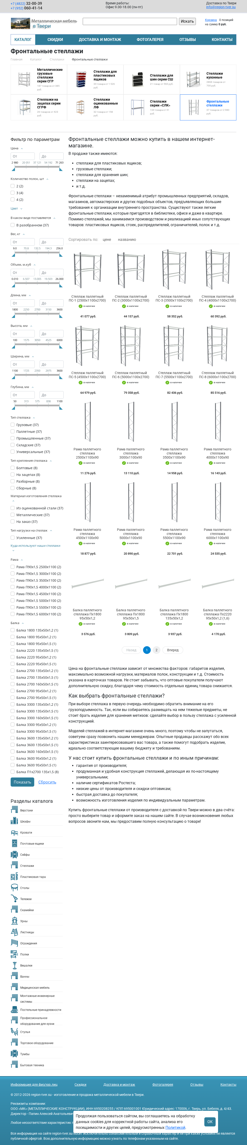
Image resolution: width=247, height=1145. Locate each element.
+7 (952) (26, 8)
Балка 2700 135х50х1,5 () (37, 677)
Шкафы (25, 821)
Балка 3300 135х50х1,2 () (37, 704)
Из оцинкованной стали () (39, 508)
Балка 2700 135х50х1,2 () (37, 670)
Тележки (26, 899)
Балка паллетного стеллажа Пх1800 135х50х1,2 (174, 614)
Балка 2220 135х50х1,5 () (37, 650)
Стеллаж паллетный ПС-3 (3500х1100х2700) (174, 299)
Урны (23, 921)
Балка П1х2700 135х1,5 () (37, 772)
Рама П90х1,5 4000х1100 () (38, 587)
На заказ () (26, 521)
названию (127, 239)
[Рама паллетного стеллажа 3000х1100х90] (130, 422)
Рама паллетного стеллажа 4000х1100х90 (217, 453)
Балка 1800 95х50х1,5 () (36, 643)
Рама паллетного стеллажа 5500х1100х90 (174, 534)
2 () (19, 186)
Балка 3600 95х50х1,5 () (36, 765)
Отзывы (187, 39)
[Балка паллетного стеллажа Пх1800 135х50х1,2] (174, 583)
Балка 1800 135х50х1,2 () (37, 630)
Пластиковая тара (33, 877)
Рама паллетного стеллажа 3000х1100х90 (130, 453)
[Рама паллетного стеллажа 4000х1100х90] (217, 422)
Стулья (25, 1032)
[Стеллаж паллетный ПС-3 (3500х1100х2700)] (174, 269)
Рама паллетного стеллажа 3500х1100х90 (174, 453)
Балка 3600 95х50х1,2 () (36, 758)
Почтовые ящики (32, 843)
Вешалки (26, 965)
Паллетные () (29, 431)
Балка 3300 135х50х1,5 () (37, 711)
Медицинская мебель (35, 987)
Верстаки (26, 810)
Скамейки (27, 910)
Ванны (24, 976)
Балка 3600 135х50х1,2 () (37, 738)
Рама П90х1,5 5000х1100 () (38, 600)
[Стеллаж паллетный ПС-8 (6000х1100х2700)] (217, 345)
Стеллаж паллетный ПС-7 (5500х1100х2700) (174, 375)
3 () (19, 193)
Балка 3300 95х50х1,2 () (36, 724)
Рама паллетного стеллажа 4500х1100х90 (87, 534)
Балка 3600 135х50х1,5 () (37, 745)
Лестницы (27, 932)
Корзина (211, 20)
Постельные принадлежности (40, 1010)
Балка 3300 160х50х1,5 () (37, 718)
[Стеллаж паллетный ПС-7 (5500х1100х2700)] (174, 345)
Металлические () (32, 515)
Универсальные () (33, 451)
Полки (24, 954)
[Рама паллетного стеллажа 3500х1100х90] (174, 422)
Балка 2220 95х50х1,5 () (36, 664)
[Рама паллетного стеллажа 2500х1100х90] (87, 422)
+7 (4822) (26, 3)
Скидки (55, 39)
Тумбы (24, 1054)
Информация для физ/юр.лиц (34, 1084)
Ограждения (28, 943)
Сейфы (25, 854)
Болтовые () (26, 468)
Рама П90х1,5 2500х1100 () (38, 567)
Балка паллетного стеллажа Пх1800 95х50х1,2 (87, 614)
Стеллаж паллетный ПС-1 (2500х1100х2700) (87, 299)
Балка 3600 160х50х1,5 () (37, 751)
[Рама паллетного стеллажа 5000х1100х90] (130, 502)
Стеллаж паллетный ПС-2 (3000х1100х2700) (130, 299)
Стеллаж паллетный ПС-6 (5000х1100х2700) (130, 375)
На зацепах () (28, 474)
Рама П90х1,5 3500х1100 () (38, 580)
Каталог (23, 39)
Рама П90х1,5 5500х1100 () (38, 607)
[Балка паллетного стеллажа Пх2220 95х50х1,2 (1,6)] (217, 583)
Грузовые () (27, 424)
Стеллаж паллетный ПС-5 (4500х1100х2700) (87, 375)
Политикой (175, 1127)
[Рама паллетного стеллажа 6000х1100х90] (217, 502)
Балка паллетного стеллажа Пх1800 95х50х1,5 (130, 614)
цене (107, 239)
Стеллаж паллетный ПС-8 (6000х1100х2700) (217, 375)
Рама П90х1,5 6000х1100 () (38, 614)
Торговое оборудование (36, 1043)
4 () (19, 199)
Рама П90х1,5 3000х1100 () (38, 573)
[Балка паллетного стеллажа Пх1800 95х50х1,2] (87, 583)
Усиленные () (29, 537)
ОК (210, 1121)
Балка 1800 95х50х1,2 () (36, 637)
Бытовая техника (32, 1065)
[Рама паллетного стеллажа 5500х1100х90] (174, 502)
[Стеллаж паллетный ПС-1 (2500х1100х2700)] (87, 269)
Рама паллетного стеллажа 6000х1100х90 (217, 534)
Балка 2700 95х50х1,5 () (36, 697)
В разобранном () (32, 225)
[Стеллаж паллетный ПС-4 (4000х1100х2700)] (217, 269)
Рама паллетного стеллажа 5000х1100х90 (130, 534)
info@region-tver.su (221, 7)
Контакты (222, 39)
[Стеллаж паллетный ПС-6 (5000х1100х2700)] (130, 345)
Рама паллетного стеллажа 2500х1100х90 (87, 453)
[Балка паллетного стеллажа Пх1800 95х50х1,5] (130, 583)
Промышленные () (33, 438)
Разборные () (28, 481)
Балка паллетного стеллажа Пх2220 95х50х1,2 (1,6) (217, 614)
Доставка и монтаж (100, 39)
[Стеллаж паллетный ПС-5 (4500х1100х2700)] (87, 345)
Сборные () (26, 488)
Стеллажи (27, 866)
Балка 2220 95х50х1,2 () (36, 657)
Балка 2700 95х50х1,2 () (36, 691)
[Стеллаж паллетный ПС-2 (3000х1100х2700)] (130, 269)
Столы (24, 888)
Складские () (28, 445)
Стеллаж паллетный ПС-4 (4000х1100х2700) (217, 299)
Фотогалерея (150, 39)
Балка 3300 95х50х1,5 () (36, 731)
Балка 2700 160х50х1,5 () (37, 684)
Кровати (26, 832)
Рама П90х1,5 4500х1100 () (38, 594)
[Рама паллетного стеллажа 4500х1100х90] (87, 502)
